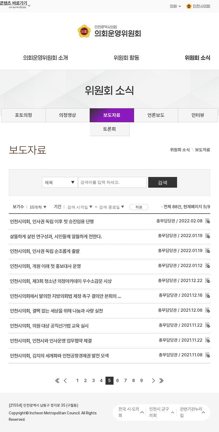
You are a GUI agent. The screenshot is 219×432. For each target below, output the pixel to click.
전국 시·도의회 (129, 412)
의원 (173, 6)
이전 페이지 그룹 (65, 381)
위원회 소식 (197, 58)
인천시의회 (201, 6)
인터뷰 (197, 115)
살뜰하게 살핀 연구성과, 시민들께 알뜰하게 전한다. (56, 236)
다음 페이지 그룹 (154, 381)
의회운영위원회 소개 (45, 58)
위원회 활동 (126, 58)
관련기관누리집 (191, 412)
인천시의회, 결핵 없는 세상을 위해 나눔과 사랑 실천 (56, 311)
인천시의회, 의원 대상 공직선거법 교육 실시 (49, 326)
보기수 (18, 206)
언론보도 (156, 115)
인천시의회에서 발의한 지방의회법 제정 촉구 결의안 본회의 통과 (68, 296)
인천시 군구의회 (159, 412)
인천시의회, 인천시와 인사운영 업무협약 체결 (51, 341)
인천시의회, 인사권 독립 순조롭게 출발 (45, 251)
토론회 (109, 129)
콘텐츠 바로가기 (13, 3)
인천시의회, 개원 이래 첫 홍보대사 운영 (45, 266)
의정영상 (67, 115)
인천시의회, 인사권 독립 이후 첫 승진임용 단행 (52, 221)
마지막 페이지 (162, 381)
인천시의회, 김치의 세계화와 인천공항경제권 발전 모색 (59, 355)
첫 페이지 (57, 381)
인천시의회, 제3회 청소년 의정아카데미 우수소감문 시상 (61, 281)
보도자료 (111, 115)
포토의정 (23, 115)
